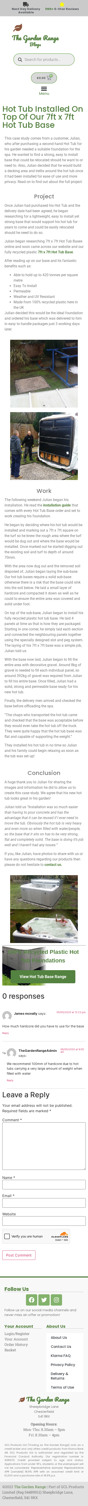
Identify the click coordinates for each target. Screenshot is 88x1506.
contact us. (53, 864)
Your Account (16, 1339)
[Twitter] (44, 1300)
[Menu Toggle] (44, 90)
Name (8, 1177)
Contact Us (61, 1346)
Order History (16, 1344)
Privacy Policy (63, 1364)
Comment (12, 1120)
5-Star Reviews (62, 9)
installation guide (57, 505)
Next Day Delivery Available (26, 10)
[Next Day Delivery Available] (26, 4)
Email (8, 1195)
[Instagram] (56, 1300)
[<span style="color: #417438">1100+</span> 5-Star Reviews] (62, 4)
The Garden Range (47, 1399)
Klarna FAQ (61, 1355)
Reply (5, 1033)
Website (9, 1214)
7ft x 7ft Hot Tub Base (55, 252)
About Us (59, 1337)
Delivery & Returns (59, 1376)
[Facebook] (31, 1300)
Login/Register (17, 1333)
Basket (10, 1349)
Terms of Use (62, 1387)
